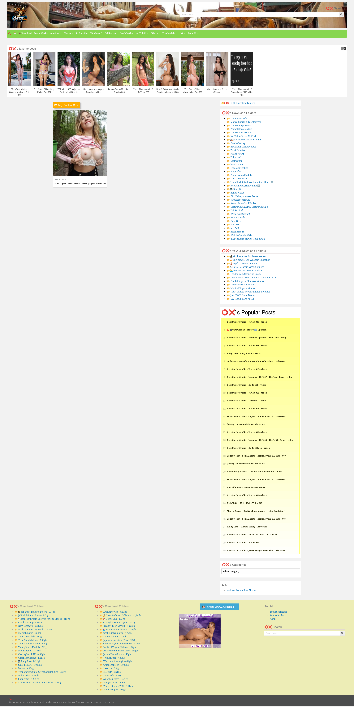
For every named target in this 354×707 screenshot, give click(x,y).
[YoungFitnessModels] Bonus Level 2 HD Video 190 (242, 91)
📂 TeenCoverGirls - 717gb (29, 636)
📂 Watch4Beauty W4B (239, 235)
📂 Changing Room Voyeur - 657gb (118, 622)
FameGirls (193, 33)
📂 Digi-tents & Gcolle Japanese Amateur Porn (251, 277)
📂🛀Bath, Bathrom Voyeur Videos (245, 267)
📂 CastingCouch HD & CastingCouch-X (247, 207)
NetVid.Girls (142, 33)
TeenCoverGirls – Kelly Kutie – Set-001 (44, 90)
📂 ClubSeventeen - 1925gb (114, 665)
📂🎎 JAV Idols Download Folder (244, 139)
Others (154, 33)
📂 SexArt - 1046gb (110, 668)
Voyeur (67, 33)
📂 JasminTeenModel (238, 199)
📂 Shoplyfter (234, 171)
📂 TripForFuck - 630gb (112, 658)
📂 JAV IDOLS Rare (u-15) (240, 299)
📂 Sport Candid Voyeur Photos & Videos (248, 291)
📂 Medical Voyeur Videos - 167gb (118, 647)
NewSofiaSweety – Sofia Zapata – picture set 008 (167, 90)
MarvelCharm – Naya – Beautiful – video (93, 90)
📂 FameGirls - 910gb (111, 675)
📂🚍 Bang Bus (235, 189)
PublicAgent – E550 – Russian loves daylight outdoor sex (80, 183)
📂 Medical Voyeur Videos (241, 288)
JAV (181, 33)
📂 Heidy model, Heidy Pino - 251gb (119, 650)
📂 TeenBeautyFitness (239, 125)
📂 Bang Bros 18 (235, 231)
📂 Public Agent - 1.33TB (28, 650)
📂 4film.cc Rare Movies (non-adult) (246, 238)
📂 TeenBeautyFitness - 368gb (31, 640)
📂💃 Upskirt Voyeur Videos (242, 263)
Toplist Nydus (277, 615)
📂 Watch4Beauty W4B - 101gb (116, 686)
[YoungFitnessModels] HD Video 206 (118, 90)
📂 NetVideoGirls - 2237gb (29, 626)
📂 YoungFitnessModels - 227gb (31, 647)
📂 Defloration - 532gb (27, 675)
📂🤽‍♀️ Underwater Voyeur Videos (244, 270)
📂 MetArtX (233, 228)
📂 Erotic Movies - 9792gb (113, 612)
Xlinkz (273, 619)
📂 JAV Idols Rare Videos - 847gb (32, 615)
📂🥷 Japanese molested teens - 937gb (35, 612)
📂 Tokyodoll (234, 157)
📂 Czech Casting (236, 143)
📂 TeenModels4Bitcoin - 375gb (31, 643)
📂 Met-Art (233, 224)
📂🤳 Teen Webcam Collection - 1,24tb (120, 615)
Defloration (82, 33)
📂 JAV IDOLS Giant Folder (241, 295)
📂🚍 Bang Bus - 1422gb (27, 661)
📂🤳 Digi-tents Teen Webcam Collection (248, 260)
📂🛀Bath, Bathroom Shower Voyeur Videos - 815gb (42, 619)
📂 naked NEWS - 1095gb (28, 665)
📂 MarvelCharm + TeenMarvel (244, 122)
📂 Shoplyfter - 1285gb (27, 679)
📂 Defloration (235, 161)
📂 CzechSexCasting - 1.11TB (30, 658)
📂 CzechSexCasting (237, 168)
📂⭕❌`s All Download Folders (238, 103)
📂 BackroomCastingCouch (241, 146)
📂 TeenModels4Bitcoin (239, 132)
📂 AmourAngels (236, 217)
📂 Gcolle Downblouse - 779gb (116, 633)
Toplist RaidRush (278, 612)
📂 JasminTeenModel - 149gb (115, 654)
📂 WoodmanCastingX (239, 214)
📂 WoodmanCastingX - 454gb (116, 661)
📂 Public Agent (235, 154)
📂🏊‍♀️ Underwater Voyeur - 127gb (118, 629)
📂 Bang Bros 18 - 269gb (112, 682)
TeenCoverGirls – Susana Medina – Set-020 (19, 91)
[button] (10, 34)
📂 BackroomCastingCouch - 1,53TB (34, 629)
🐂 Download (25, 33)
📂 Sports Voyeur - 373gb (113, 636)
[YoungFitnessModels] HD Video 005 (143, 90)
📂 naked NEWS (235, 192)
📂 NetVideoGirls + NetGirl (241, 136)
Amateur (54, 33)
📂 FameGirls (234, 221)
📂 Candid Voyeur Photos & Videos (245, 281)
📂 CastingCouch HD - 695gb (30, 654)
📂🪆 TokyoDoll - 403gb (112, 619)
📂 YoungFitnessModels (239, 129)
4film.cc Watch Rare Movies (241, 590)
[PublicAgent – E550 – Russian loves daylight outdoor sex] (80, 143)
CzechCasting (126, 33)
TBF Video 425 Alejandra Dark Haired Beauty (69, 90)
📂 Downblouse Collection (241, 284)
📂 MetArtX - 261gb (110, 672)
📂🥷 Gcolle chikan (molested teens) (246, 256)
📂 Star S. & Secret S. (238, 178)
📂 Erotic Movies (236, 150)
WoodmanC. (96, 33)
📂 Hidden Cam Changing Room (244, 274)
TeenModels (168, 33)
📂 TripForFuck (235, 210)
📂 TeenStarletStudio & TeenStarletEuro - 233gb (40, 672)
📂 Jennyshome (235, 164)
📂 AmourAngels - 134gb (113, 689)
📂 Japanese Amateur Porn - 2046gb (119, 640)
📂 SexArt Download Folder (241, 203)
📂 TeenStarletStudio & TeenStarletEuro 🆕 (250, 182)
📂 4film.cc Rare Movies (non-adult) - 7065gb (38, 682)
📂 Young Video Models (239, 175)
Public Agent (60, 180)
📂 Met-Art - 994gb (25, 668)
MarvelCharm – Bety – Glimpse (217, 90)
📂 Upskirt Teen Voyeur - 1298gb (117, 626)
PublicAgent (111, 33)
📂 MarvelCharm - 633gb (28, 633)
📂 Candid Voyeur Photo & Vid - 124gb (120, 643)
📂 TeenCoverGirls (237, 118)
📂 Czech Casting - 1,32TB (28, 622)
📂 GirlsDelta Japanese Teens (242, 196)
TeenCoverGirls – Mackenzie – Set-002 (192, 90)
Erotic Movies (41, 33)
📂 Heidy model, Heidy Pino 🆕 (243, 185)
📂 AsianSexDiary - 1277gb (114, 679)
